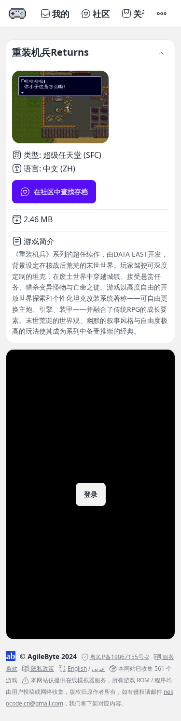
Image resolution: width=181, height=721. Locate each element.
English (77, 668)
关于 (142, 13)
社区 (101, 13)
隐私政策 (42, 668)
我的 (61, 13)
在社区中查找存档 (61, 191)
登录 (90, 494)
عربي (98, 668)
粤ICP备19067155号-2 (119, 657)
